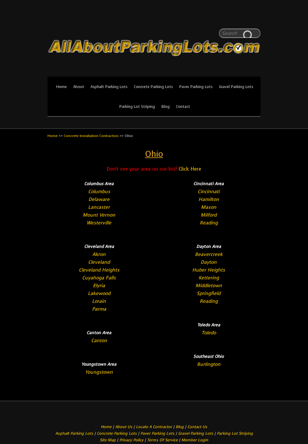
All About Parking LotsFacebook (243, 18)
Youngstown (99, 372)
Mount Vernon (99, 215)
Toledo (209, 333)
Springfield (208, 293)
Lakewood (99, 293)
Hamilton (209, 199)
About (78, 86)
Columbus (99, 191)
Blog (165, 106)
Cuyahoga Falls (99, 278)
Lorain (99, 301)
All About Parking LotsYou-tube (255, 18)
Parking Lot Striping (137, 106)
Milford (209, 215)
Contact (183, 106)
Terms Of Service (163, 439)
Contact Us (197, 426)
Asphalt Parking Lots (109, 86)
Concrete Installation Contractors (91, 135)
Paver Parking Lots (196, 86)
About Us (123, 426)
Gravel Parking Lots (236, 86)
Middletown (209, 285)
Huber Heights (208, 270)
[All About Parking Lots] (154, 73)
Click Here (190, 169)
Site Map (108, 439)
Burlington (208, 364)
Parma (99, 309)
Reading (209, 223)
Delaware (98, 199)
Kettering (209, 278)
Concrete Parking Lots (153, 86)
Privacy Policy (131, 439)
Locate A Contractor (154, 426)
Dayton (209, 262)
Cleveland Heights (99, 270)
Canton (99, 340)
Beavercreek (209, 254)
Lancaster (99, 207)
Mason (208, 207)
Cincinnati (209, 191)
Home (61, 86)
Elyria (99, 285)
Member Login (194, 439)
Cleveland (99, 262)
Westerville (99, 223)
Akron (99, 254)
